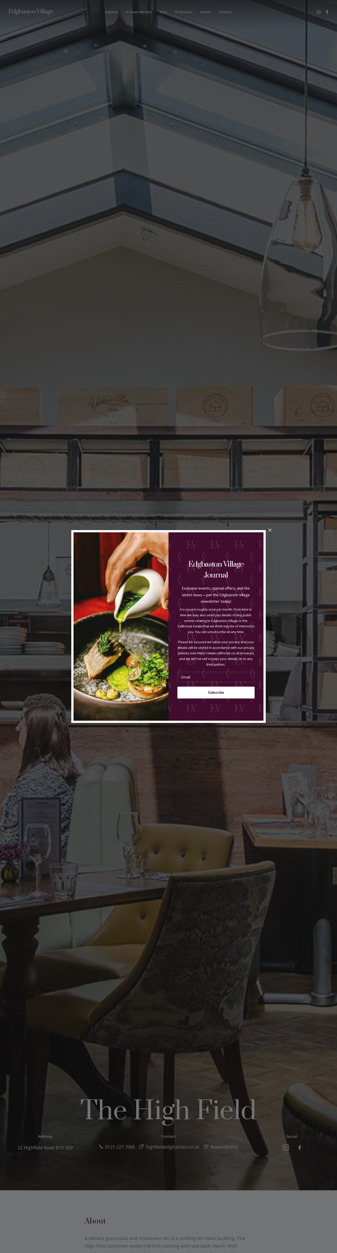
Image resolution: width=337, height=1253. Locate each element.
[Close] (270, 530)
